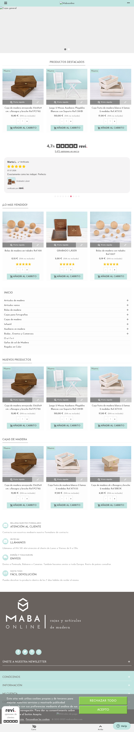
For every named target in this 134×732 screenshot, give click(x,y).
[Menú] (5, 3)
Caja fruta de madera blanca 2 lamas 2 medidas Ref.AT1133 (111, 110)
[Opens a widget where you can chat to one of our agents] (122, 726)
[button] (65, 49)
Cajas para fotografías (16, 315)
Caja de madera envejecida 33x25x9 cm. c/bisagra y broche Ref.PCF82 (23, 110)
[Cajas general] (67, 30)
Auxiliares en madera (14, 329)
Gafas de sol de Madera (16, 342)
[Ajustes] (128, 3)
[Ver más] (38, 102)
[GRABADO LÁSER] (66, 227)
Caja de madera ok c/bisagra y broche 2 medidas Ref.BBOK (110, 487)
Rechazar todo (103, 700)
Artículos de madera (14, 300)
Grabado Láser (23, 181)
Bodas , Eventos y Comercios (19, 334)
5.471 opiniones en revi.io (67, 151)
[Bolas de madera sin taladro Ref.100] (23, 227)
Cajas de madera (12, 319)
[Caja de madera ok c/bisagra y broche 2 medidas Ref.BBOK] (110, 461)
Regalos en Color (12, 347)
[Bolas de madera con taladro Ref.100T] (110, 227)
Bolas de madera (12, 310)
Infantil (7, 324)
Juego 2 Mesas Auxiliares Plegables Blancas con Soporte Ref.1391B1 (67, 110)
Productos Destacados (67, 62)
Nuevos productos (16, 360)
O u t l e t (9, 338)
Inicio (8, 292)
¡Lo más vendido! (14, 205)
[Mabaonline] (67, 3)
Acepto (103, 709)
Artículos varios (12, 305)
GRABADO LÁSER (67, 251)
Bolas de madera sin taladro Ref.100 (23, 251)
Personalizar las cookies (38, 719)
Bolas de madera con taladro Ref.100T (110, 252)
